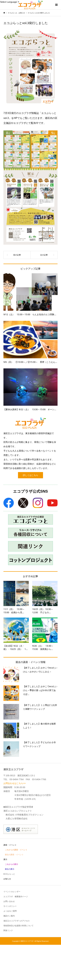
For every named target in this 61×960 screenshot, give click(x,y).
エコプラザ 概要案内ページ (15, 896)
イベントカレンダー (11, 892)
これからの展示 (11, 864)
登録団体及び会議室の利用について (18, 926)
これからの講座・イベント (16, 850)
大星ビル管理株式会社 (17, 818)
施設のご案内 (9, 916)
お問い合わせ (9, 901)
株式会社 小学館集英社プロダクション (24, 814)
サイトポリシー (10, 906)
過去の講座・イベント (14, 855)
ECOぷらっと (9, 874)
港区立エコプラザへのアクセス (16, 921)
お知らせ (7, 879)
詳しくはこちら (30, 475)
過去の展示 (9, 869)
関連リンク (8, 930)
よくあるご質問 (10, 911)
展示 (5, 859)
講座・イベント (10, 845)
